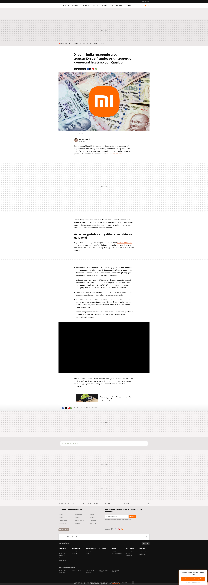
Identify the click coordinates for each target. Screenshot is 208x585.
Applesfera (62, 555)
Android (102, 43)
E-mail (96, 69)
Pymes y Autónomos (142, 554)
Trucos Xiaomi (62, 523)
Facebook (145, 6)
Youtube (118, 529)
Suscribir (132, 516)
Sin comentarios (81, 69)
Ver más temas (63, 529)
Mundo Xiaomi (62, 560)
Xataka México (62, 570)
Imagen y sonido (116, 5)
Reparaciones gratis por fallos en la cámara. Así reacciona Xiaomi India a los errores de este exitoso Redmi (115, 399)
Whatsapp (93, 520)
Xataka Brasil (62, 572)
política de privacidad (127, 519)
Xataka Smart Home (64, 558)
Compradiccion (129, 555)
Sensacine (88, 551)
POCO (96, 43)
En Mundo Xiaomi (104, 395)
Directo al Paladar (103, 551)
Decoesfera (128, 553)
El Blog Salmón (142, 551)
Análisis (104, 5)
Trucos (61, 517)
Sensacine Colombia (88, 573)
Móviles (75, 5)
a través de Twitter (124, 242)
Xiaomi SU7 (93, 523)
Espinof (87, 553)
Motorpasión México (115, 571)
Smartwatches (78, 514)
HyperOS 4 (75, 43)
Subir (144, 543)
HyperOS (82, 43)
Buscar (146, 536)
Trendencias (129, 551)
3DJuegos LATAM (76, 570)
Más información (116, 583)
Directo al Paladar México (103, 571)
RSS (122, 529)
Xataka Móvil (62, 553)
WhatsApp (89, 43)
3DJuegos (74, 551)
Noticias (66, 5)
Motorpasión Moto (117, 553)
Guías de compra (79, 520)
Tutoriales (85, 5)
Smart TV (77, 523)
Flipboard (93, 69)
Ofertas (95, 5)
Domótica (129, 5)
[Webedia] (146, 1)
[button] (85, 139)
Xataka (60, 551)
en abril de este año (114, 154)
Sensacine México (90, 570)
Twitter (149, 6)
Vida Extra (74, 553)
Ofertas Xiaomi (63, 520)
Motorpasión (115, 551)
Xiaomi (95, 407)
